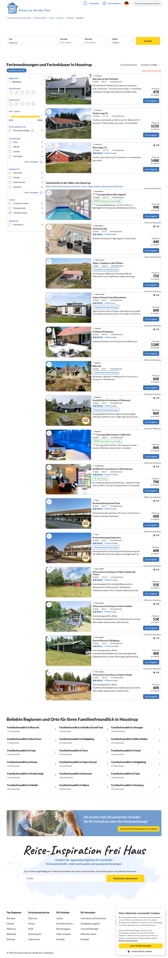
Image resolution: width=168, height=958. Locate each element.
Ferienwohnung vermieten (147, 3)
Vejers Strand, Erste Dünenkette (109, 297)
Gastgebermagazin (90, 923)
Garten (28, 151)
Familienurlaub (28, 212)
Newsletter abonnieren (125, 878)
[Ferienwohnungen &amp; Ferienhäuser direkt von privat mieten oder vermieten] (28, 10)
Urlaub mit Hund (28, 203)
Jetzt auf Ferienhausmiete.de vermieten (138, 829)
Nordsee (11, 918)
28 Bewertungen (111, 680)
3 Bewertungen (110, 406)
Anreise (64, 39)
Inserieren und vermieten (93, 918)
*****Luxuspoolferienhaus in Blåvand (111, 434)
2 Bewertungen (110, 153)
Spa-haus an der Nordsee (105, 79)
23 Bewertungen (111, 474)
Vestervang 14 (100, 113)
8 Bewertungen (110, 612)
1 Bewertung (109, 303)
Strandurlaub (28, 208)
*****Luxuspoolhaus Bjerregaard (109, 194)
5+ (33, 92)
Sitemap (11, 939)
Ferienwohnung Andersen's (107, 537)
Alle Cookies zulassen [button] (140, 946)
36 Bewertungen (111, 580)
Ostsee (10, 923)
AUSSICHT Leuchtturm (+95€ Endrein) (112, 469)
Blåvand (97, 366)
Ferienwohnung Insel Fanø (106, 503)
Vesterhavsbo (100, 228)
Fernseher (28, 156)
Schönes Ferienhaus (103, 331)
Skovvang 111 (100, 147)
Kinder (28, 177)
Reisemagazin (63, 928)
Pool (28, 142)
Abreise (88, 39)
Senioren (28, 187)
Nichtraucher (28, 182)
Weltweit (11, 934)
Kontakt (60, 939)
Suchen (148, 40)
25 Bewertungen (111, 543)
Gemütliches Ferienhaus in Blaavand (111, 400)
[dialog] (140, 931)
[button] (141, 951)
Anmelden (94, 3)
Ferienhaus (28, 224)
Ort (10, 39)
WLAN (28, 146)
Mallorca (11, 928)
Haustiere (28, 172)
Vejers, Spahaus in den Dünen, (108, 263)
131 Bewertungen (111, 646)
